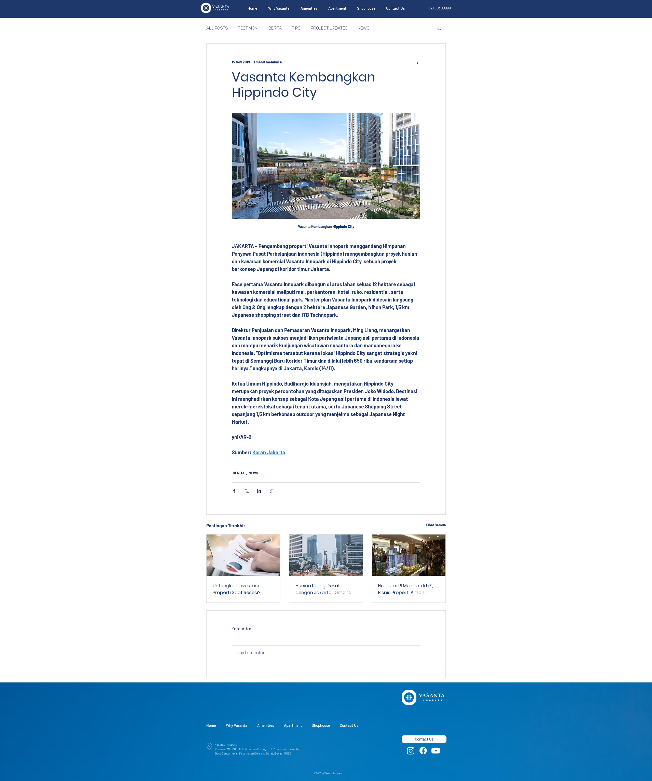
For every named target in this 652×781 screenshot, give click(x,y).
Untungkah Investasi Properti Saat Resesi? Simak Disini (237, 589)
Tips (296, 28)
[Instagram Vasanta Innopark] (411, 751)
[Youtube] (436, 751)
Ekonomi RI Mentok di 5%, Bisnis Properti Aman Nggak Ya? (405, 589)
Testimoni (248, 28)
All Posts (217, 28)
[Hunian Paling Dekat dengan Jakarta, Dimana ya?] (326, 555)
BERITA (275, 28)
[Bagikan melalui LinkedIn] (259, 490)
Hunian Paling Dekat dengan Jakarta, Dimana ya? (323, 589)
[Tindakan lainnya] (417, 62)
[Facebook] (423, 751)
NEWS (364, 28)
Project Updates (329, 28)
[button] (279, 8)
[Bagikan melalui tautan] (271, 490)
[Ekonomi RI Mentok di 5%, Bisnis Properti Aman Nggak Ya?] (408, 555)
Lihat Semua (436, 525)
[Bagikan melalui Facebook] (234, 490)
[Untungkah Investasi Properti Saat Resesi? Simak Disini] (243, 555)
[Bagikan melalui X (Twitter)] (246, 490)
